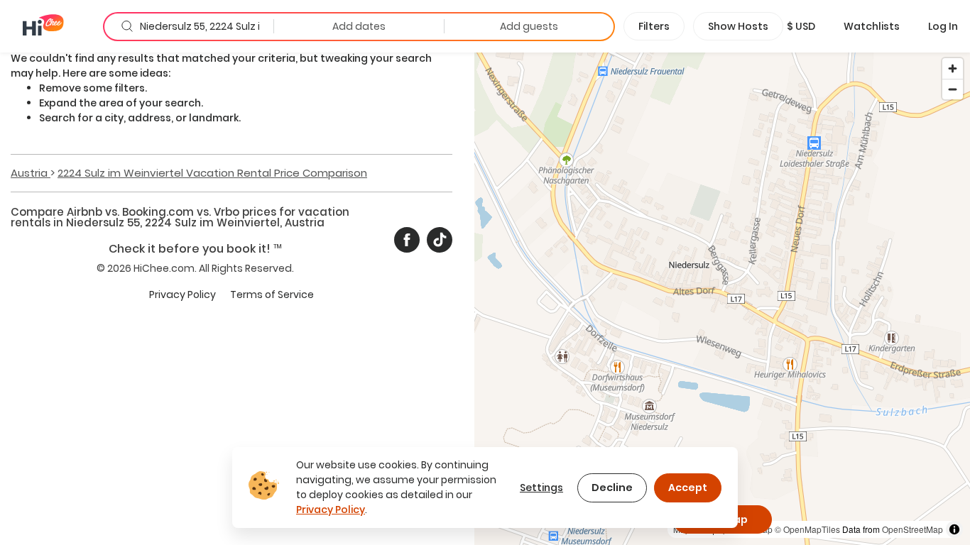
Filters (654, 26)
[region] (722, 298)
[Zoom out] (952, 89)
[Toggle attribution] (954, 529)
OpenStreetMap (912, 529)
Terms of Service (272, 294)
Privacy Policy (182, 294)
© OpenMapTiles (807, 529)
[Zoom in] (952, 68)
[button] (801, 26)
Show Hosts (738, 26)
